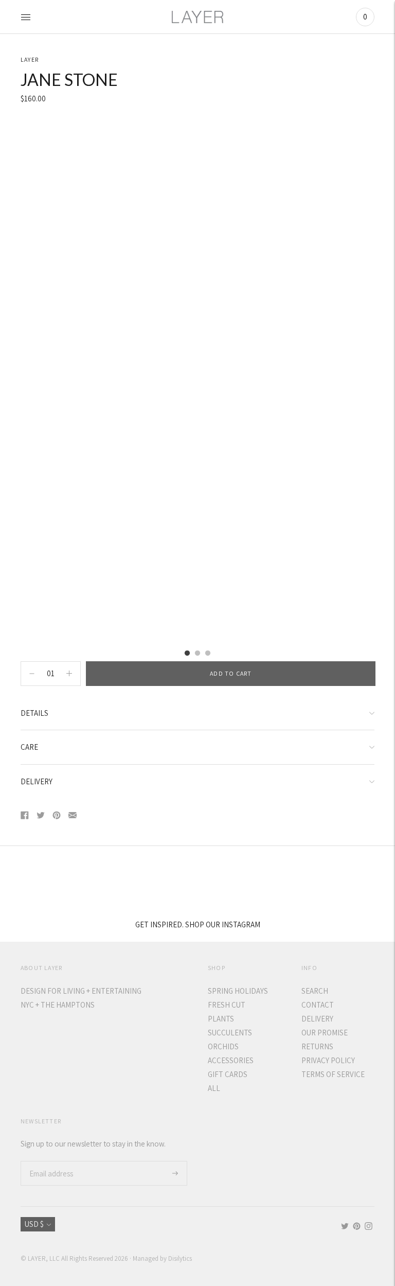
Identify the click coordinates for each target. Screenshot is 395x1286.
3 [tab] (208, 653)
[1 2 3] (197, 380)
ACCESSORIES (231, 1060)
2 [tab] (197, 653)
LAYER (30, 59)
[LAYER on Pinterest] (357, 1227)
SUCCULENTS (230, 1032)
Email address (50, 1161)
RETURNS (317, 1046)
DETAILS (34, 713)
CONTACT (317, 1005)
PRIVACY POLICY (328, 1060)
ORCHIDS (223, 1046)
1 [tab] (187, 653)
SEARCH (314, 991)
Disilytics (180, 1258)
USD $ (34, 1224)
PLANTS (221, 1019)
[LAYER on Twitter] (345, 1227)
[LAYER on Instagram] (368, 1227)
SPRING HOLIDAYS (238, 991)
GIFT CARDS (227, 1074)
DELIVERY (36, 781)
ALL (214, 1088)
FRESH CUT (226, 1005)
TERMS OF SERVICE (333, 1074)
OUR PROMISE (324, 1032)
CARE (29, 747)
